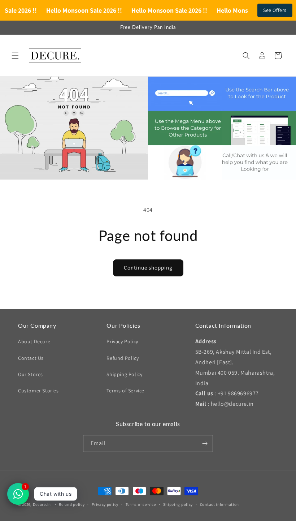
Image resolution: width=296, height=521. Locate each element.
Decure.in (42, 504)
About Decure (34, 341)
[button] (15, 56)
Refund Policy (122, 358)
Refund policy (71, 504)
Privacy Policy (122, 341)
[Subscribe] (205, 443)
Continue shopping (148, 267)
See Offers (275, 10)
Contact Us (31, 358)
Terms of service (141, 504)
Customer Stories (38, 390)
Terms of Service (125, 390)
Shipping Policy (124, 374)
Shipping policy (178, 504)
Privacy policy (105, 504)
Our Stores (30, 374)
